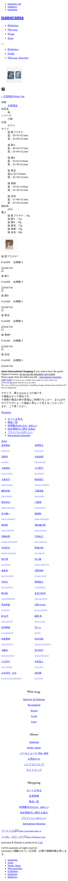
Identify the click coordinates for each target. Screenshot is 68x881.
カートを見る (15, 419)
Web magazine (15, 868)
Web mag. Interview (18, 58)
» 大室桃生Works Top (12, 96)
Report (34, 710)
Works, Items (14, 865)
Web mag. (13, 30)
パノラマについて (34, 764)
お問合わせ (34, 759)
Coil (40, 842)
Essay (34, 721)
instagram (12, 9)
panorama (12, 17)
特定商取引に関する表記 (21, 429)
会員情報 (34, 796)
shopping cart (14, 4)
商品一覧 (13, 422)
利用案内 (22, 425)
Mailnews (12, 877)
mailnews (12, 6)
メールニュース (34, 753)
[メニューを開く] (2, 43)
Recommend (34, 705)
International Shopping (19, 435)
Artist (10, 39)
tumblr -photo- (34, 747)
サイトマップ (34, 770)
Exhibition (13, 26)
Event (34, 716)
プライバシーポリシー (20, 432)
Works (11, 34)
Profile (11, 54)
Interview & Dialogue (34, 699)
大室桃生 (13, 105)
